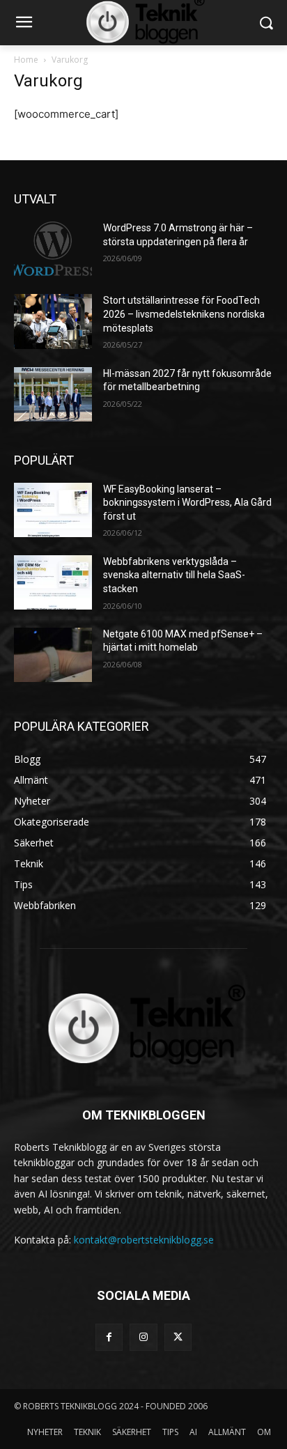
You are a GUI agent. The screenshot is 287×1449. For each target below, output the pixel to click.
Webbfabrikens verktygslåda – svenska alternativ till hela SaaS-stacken (174, 575)
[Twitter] (178, 1337)
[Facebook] (109, 1337)
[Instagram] (143, 1337)
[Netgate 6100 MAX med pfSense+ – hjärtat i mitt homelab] (53, 655)
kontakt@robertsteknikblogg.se (144, 1239)
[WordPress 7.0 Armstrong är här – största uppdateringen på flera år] (53, 249)
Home (26, 59)
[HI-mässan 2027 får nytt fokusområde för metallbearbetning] (53, 394)
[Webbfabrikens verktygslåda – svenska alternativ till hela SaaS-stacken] (53, 582)
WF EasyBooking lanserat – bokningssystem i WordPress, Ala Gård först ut (187, 502)
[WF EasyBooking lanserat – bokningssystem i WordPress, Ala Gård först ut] (53, 510)
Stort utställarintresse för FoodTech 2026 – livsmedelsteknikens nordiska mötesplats (184, 314)
